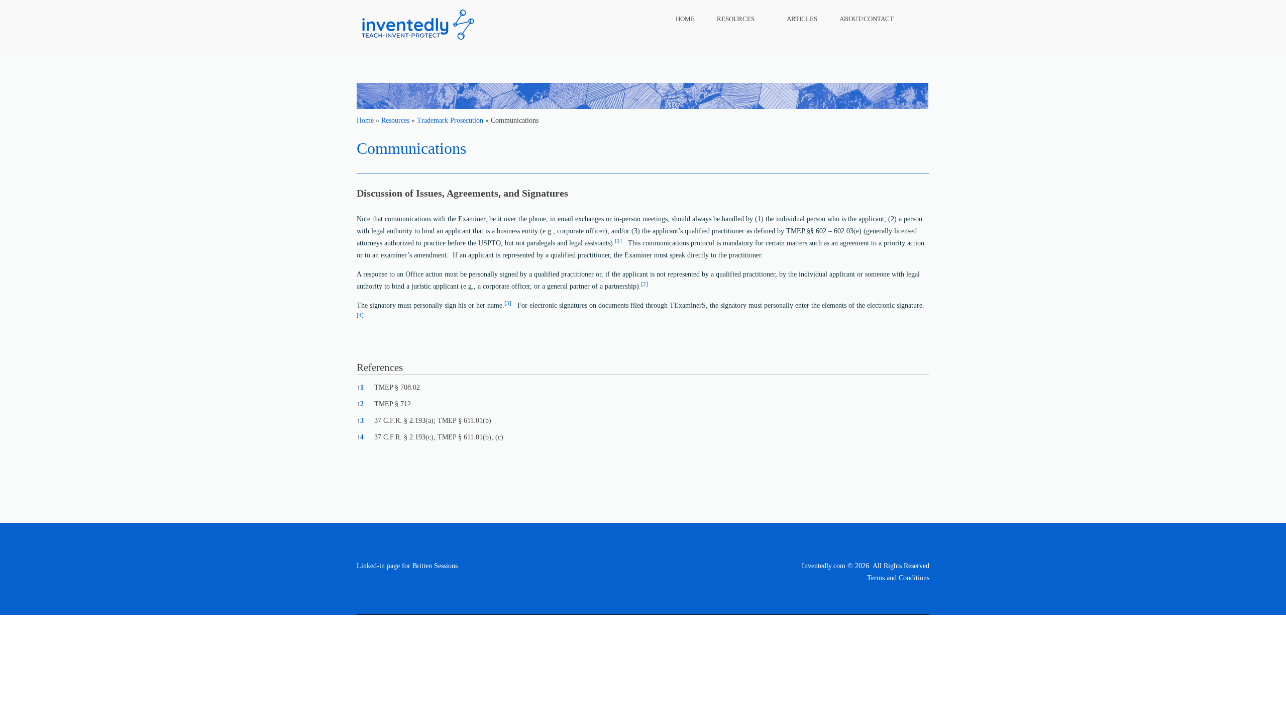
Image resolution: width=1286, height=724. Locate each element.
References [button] (380, 367)
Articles (802, 19)
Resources (736, 19)
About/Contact (866, 19)
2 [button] (360, 404)
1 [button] (360, 387)
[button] (618, 243)
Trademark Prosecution (450, 120)
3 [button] (360, 420)
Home (685, 19)
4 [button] (360, 437)
